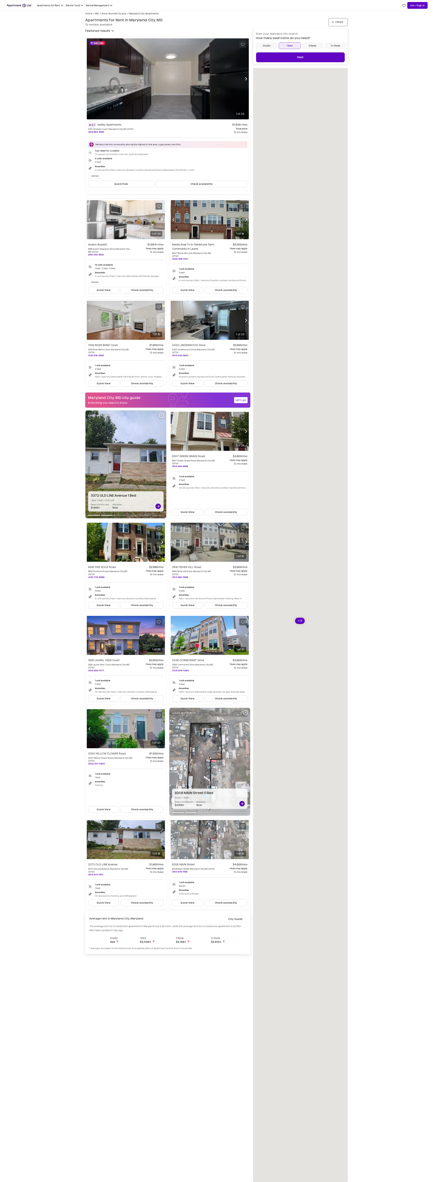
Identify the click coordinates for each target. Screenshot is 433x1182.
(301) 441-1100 (95, 874)
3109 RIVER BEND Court (103, 345)
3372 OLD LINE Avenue (103, 864)
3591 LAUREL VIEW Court (104, 660)
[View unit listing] (158, 506)
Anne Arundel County (113, 13)
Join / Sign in (417, 5)
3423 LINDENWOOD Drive (189, 345)
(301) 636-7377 (96, 670)
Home (88, 13)
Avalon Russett (97, 244)
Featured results (97, 30)
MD (97, 13)
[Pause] (161, 415)
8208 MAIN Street (183, 864)
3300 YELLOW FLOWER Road (107, 753)
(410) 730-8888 (96, 577)
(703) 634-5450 (180, 670)
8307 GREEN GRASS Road (188, 456)
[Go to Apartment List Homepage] (19, 5)
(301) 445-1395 (179, 872)
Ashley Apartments (109, 124)
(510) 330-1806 (96, 255)
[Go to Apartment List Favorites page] (404, 5)
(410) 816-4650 (96, 355)
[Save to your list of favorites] (242, 44)
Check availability (201, 184)
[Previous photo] (89, 79)
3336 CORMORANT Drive (188, 660)
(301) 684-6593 (96, 132)
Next (300, 57)
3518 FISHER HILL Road (186, 567)
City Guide (235, 919)
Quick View (121, 184)
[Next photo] (246, 79)
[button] (300, 620)
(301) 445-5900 (180, 355)
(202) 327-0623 (96, 764)
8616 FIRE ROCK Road (102, 567)
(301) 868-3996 (180, 577)
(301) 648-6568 (180, 466)
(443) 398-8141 (180, 259)
